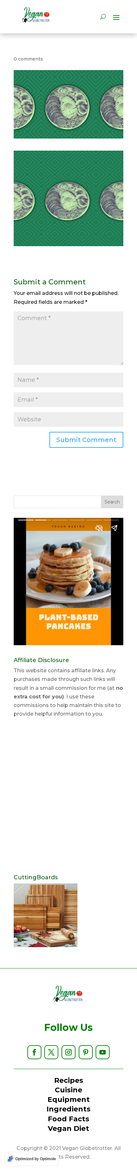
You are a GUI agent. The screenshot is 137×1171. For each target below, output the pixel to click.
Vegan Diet (68, 1128)
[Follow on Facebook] (34, 1052)
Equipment (68, 1099)
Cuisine (68, 1090)
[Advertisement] (68, 796)
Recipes (68, 1080)
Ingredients (68, 1109)
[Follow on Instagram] (68, 1052)
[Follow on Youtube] (103, 1052)
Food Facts (68, 1119)
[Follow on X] (51, 1052)
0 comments (28, 59)
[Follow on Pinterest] (86, 1052)
